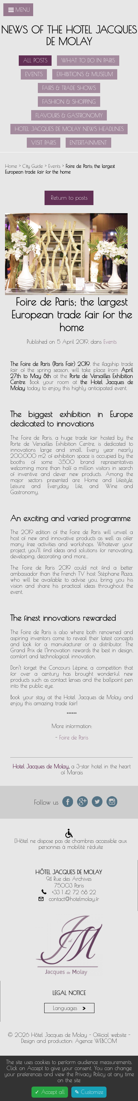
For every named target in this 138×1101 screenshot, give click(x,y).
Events (34, 74)
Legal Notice (69, 993)
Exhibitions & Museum (85, 74)
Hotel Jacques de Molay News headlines (69, 129)
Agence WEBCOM (96, 1041)
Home (11, 166)
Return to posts (69, 197)
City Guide (33, 166)
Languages (66, 1008)
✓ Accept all (50, 1092)
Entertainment (88, 143)
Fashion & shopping (69, 102)
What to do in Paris (88, 60)
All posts (35, 60)
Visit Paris (43, 143)
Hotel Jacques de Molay (41, 766)
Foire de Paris (73, 737)
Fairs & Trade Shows (69, 88)
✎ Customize (89, 1092)
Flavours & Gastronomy (69, 115)
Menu (22, 10)
